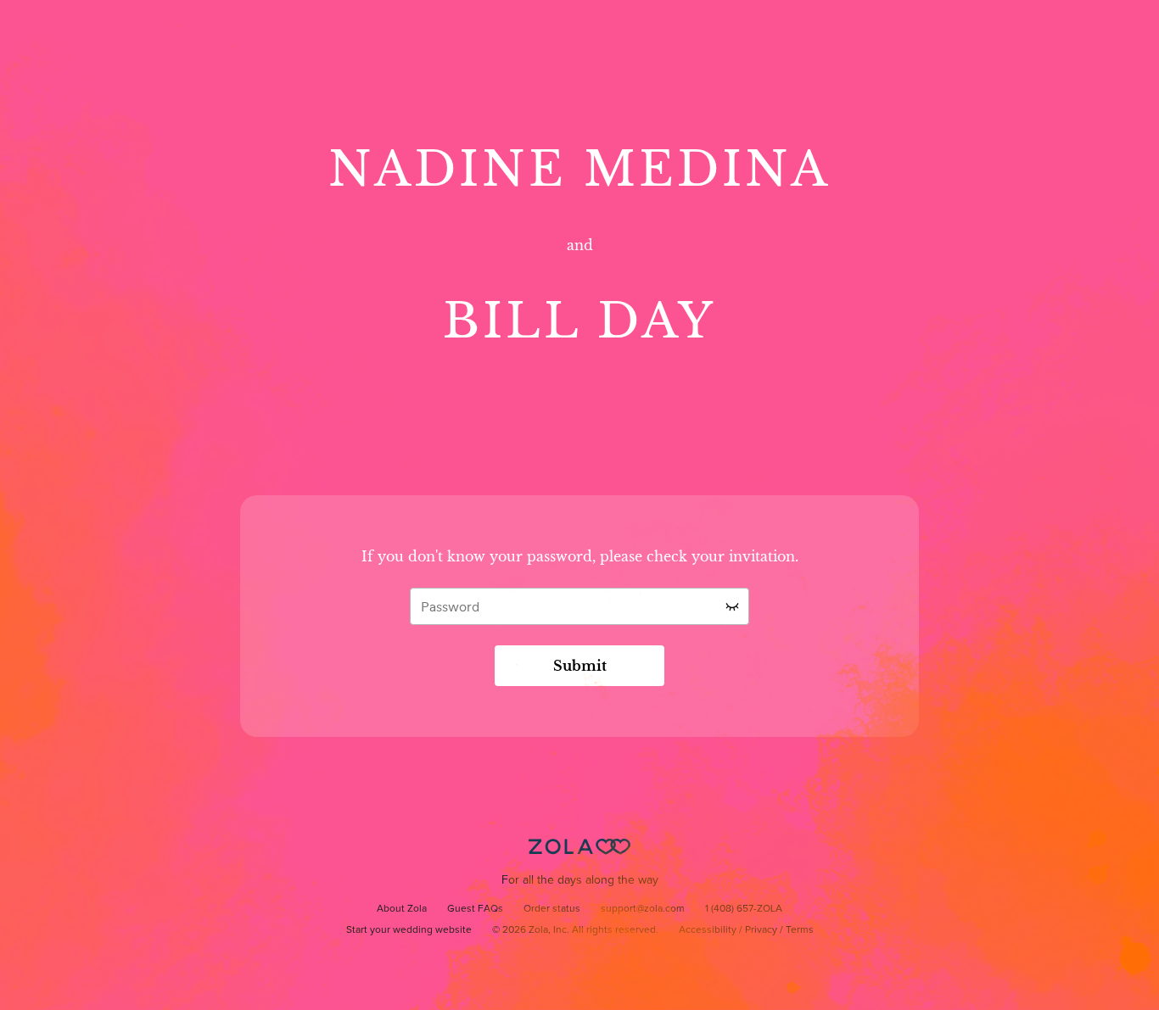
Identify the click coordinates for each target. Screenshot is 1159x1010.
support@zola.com (643, 909)
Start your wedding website (409, 930)
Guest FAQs (475, 909)
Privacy (761, 930)
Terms (800, 930)
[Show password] (732, 606)
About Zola (402, 909)
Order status (552, 909)
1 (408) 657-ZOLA (743, 909)
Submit (580, 665)
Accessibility (707, 930)
